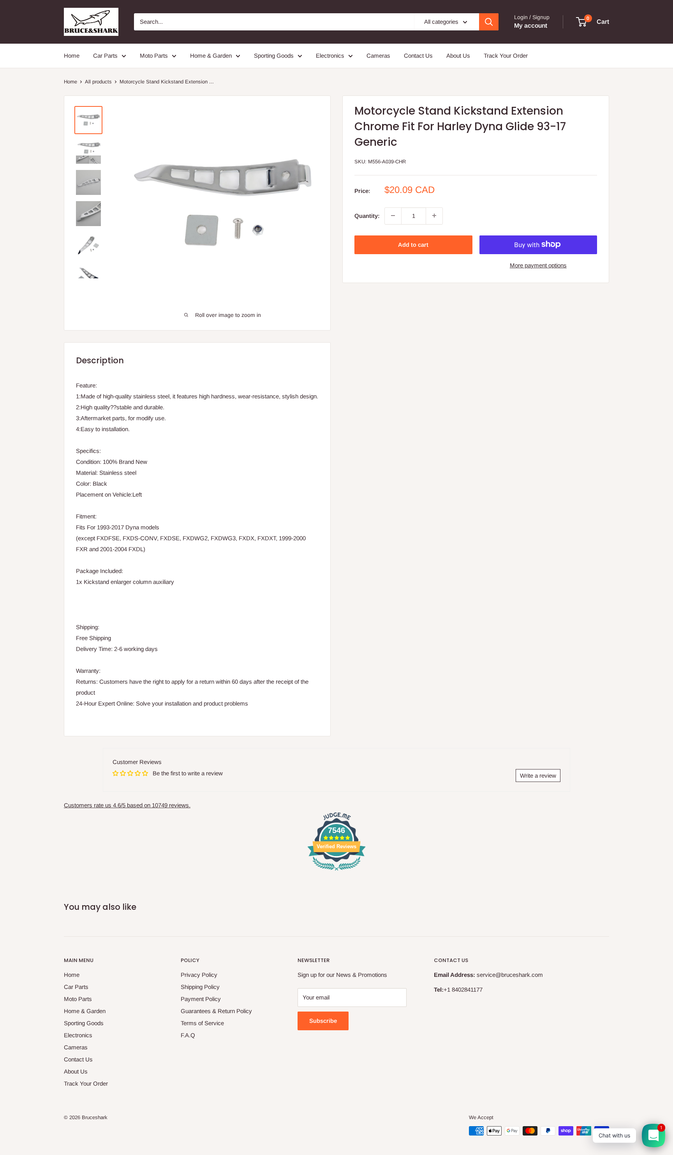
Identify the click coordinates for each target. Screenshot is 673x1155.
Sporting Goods (274, 55)
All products (98, 82)
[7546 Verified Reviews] (336, 871)
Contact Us (418, 55)
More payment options (538, 265)
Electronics (330, 55)
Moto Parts (154, 55)
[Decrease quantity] (393, 215)
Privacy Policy (199, 974)
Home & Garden (211, 55)
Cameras (378, 55)
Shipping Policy (200, 986)
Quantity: (367, 215)
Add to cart (413, 244)
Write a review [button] (538, 775)
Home (71, 55)
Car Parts (105, 55)
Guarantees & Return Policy (216, 1011)
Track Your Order (506, 55)
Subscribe (323, 1020)
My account (530, 25)
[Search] (489, 21)
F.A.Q (188, 1035)
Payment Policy (201, 999)
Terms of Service (202, 1023)
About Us (458, 55)
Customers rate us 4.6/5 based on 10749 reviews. (127, 805)
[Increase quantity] (434, 215)
